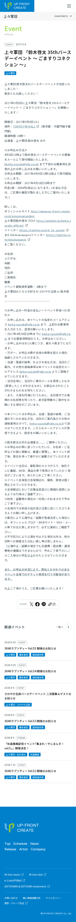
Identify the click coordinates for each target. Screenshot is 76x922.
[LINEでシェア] (44, 604)
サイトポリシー (53, 897)
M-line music (12, 874)
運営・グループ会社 (14, 903)
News (34, 844)
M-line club (36, 874)
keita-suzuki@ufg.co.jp (21, 164)
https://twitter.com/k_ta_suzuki (42, 230)
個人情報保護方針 (32, 897)
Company (38, 849)
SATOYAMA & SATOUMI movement (25, 886)
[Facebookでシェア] (37, 604)
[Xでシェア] (31, 604)
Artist (23, 849)
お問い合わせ (11, 897)
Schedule (20, 844)
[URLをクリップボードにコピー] (52, 604)
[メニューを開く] (69, 6)
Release (10, 849)
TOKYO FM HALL (24, 126)
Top (7, 844)
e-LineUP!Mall (13, 880)
